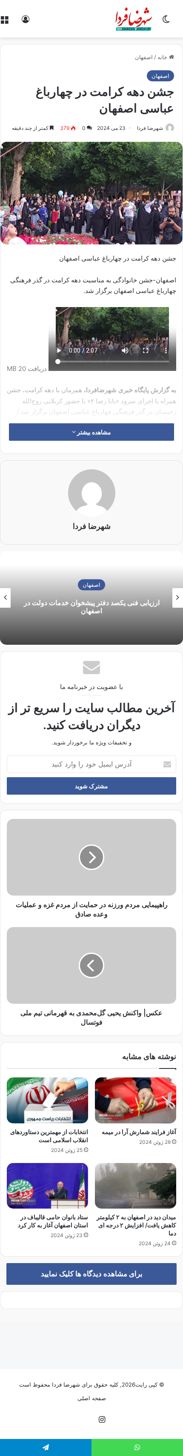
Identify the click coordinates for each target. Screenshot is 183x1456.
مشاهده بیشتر (93, 432)
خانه (163, 57)
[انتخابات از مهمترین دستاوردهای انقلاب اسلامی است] (47, 1100)
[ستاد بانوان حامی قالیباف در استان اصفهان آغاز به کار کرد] (47, 1186)
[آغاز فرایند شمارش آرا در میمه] (135, 1100)
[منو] (4, 22)
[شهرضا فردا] (134, 19)
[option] (91, 598)
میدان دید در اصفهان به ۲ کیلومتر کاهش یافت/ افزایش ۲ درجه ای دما (136, 1225)
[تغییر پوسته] (166, 22)
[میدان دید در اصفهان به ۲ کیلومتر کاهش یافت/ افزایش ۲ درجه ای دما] (135, 1186)
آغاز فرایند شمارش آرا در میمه (139, 1131)
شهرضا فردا (150, 128)
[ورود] (25, 22)
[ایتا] (81, 1420)
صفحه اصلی (91, 1398)
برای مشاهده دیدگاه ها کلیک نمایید (92, 1273)
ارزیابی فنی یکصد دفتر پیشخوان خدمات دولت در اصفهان (92, 606)
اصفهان (144, 57)
